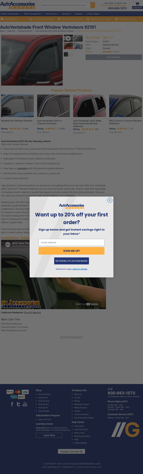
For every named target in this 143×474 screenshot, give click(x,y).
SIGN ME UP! (71, 251)
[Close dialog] (109, 200)
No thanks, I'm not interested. (72, 260)
